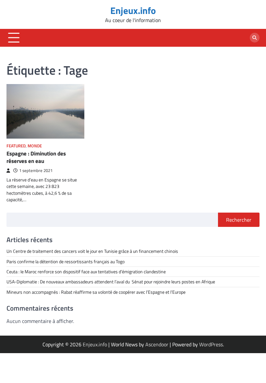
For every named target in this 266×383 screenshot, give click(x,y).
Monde (35, 145)
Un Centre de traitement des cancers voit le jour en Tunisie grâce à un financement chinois (92, 251)
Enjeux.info (133, 10)
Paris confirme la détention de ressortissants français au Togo (65, 261)
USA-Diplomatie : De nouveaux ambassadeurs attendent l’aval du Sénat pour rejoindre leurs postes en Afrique (110, 281)
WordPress (211, 344)
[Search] (255, 38)
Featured (16, 145)
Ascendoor (156, 344)
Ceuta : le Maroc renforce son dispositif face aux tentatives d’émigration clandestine (86, 271)
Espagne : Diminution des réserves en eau (36, 157)
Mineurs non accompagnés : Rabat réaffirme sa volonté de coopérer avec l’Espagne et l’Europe (96, 292)
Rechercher (238, 220)
